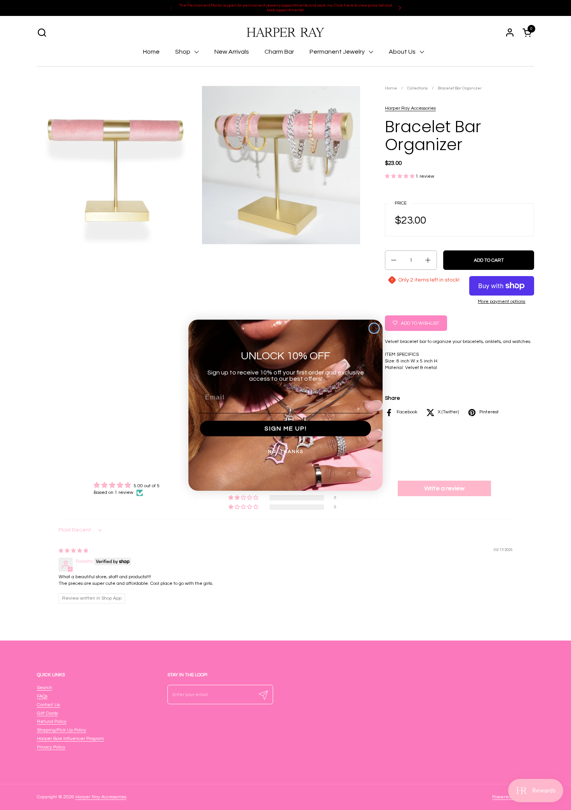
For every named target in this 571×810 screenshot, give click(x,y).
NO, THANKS (285, 451)
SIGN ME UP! (286, 428)
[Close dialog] (374, 328)
